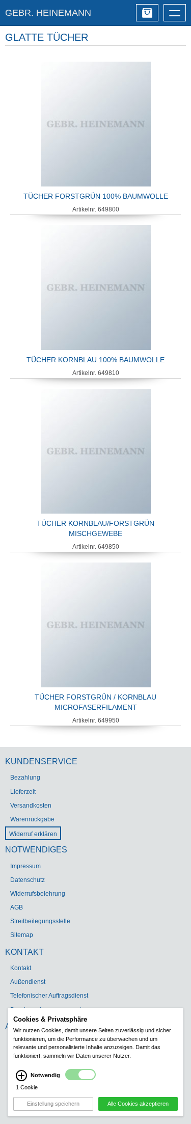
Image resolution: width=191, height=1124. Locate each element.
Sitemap (21, 935)
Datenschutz (27, 880)
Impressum (25, 866)
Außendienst (27, 981)
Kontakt (20, 968)
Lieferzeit (23, 791)
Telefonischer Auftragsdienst (49, 995)
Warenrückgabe (32, 819)
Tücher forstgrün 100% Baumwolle (95, 196)
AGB (16, 907)
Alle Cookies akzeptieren (138, 1104)
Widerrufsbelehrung (37, 893)
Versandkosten (30, 805)
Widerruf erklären (33, 834)
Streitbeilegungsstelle (40, 921)
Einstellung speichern (53, 1104)
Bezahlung (25, 777)
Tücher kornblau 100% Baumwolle (95, 360)
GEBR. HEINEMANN (48, 13)
